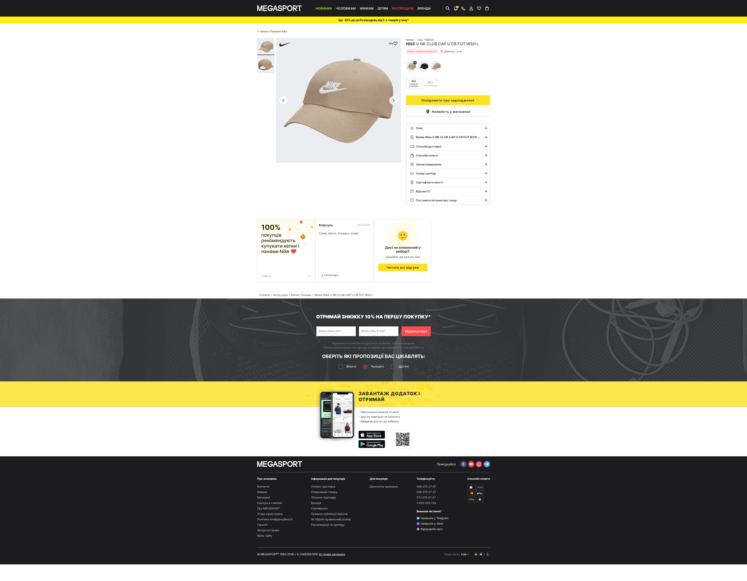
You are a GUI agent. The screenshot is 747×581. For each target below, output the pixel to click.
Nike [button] (410, 44)
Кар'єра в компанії (269, 503)
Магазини (263, 497)
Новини (262, 492)
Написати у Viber (432, 523)
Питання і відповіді (323, 497)
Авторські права (268, 530)
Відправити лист (432, 529)
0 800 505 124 (426, 503)
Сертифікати (319, 508)
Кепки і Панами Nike (273, 31)
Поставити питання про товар (436, 200)
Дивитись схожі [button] (453, 51)
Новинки (324, 8)
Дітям (383, 8)
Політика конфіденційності (274, 519)
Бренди (424, 8)
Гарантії (262, 524)
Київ (464, 554)
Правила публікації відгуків (329, 513)
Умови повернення (428, 164)
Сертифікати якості (429, 182)
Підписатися (416, 331)
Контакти (263, 486)
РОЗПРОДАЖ (403, 8)
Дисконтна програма (384, 486)
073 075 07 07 (426, 497)
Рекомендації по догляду (328, 524)
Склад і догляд (426, 173)
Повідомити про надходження (447, 100)
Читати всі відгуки (402, 267)
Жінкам (367, 8)
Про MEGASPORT (268, 508)
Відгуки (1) (423, 191)
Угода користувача (270, 513)
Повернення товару (324, 492)
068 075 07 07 (426, 486)
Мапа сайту (264, 535)
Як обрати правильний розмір (331, 519)
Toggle (482, 554)
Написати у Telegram (434, 518)
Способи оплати (427, 155)
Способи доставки (428, 146)
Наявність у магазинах (451, 112)
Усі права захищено (332, 554)
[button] (448, 128)
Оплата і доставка (323, 486)
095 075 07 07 (426, 492)
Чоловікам (346, 8)
